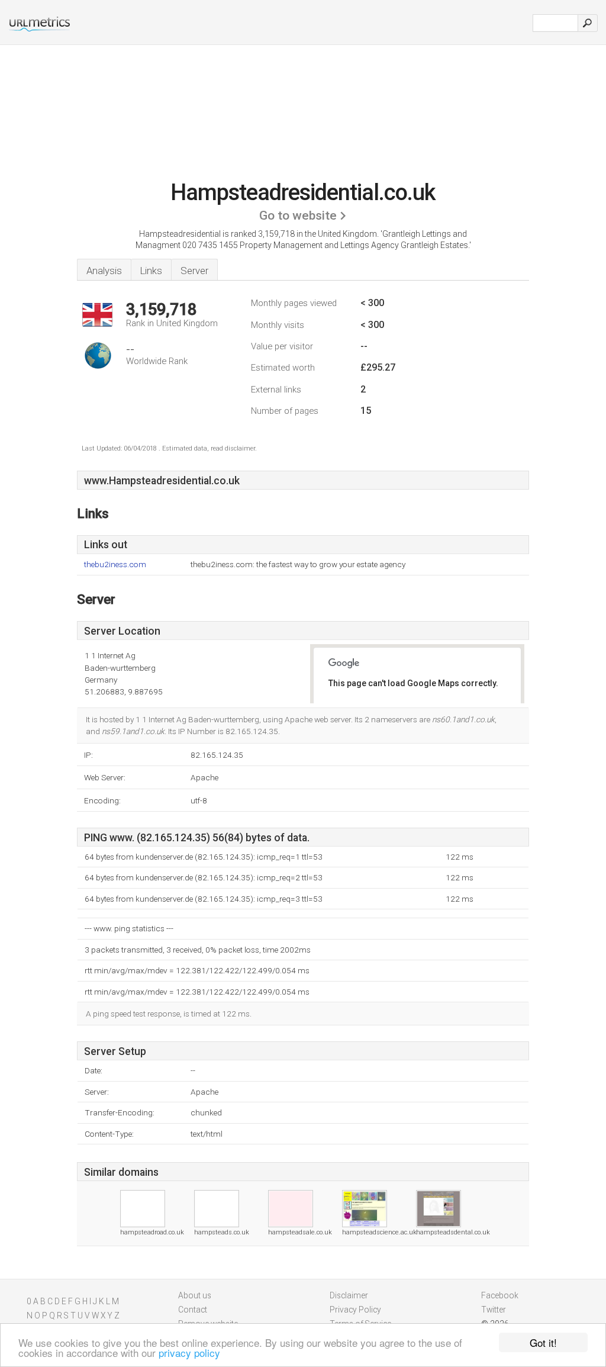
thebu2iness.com (115, 564)
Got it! (543, 1342)
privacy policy (189, 1352)
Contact (192, 1309)
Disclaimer (349, 1295)
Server (194, 270)
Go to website (298, 215)
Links (151, 270)
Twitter (493, 1309)
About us (194, 1295)
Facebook (499, 1295)
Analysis (104, 270)
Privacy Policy (355, 1309)
